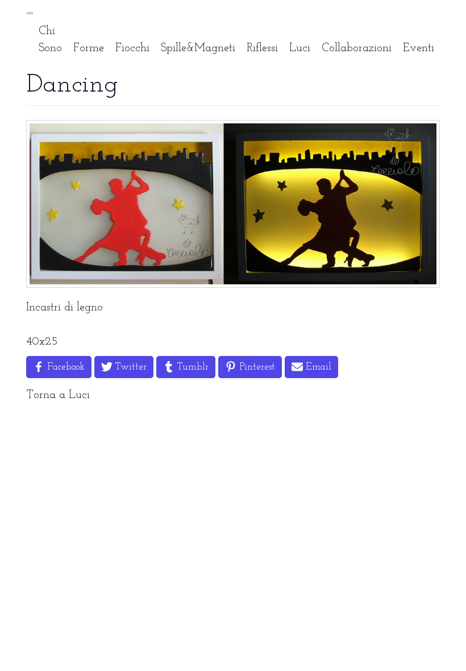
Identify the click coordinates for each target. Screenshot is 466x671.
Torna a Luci (58, 395)
